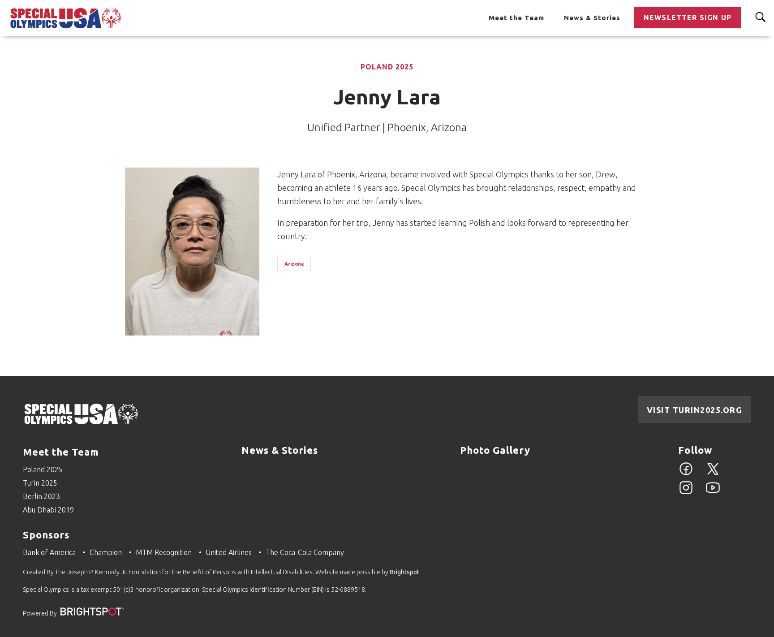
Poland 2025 (387, 67)
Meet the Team (516, 18)
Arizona (294, 264)
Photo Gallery (495, 450)
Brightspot (404, 572)
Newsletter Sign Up (687, 17)
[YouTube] (713, 493)
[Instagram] (686, 493)
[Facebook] (686, 474)
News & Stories (592, 18)
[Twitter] (713, 474)
